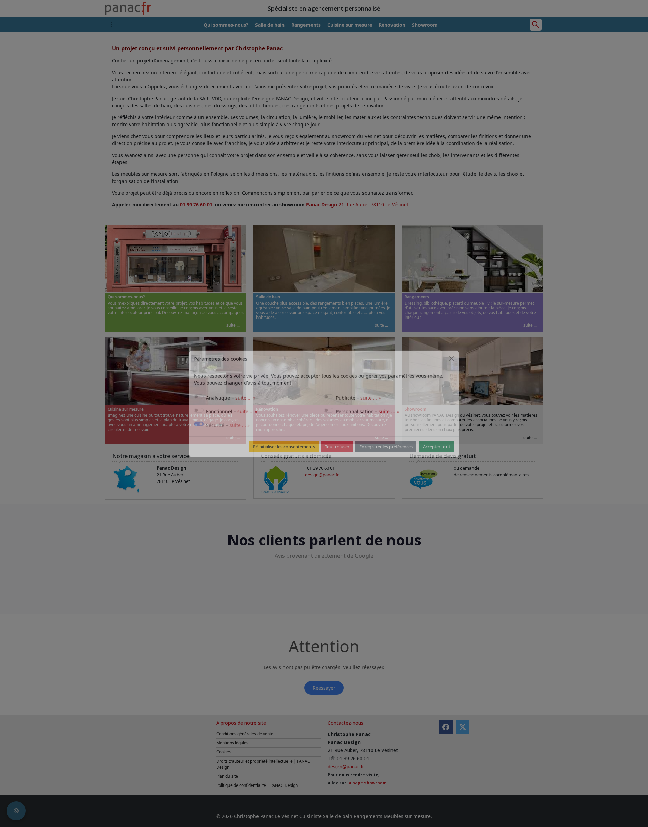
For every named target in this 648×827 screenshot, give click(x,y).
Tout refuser (337, 456)
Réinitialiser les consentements (284, 456)
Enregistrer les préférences (386, 456)
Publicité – (358, 408)
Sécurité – (228, 435)
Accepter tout (436, 456)
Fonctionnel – (232, 421)
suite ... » (245, 408)
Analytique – (230, 408)
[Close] (451, 368)
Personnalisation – (367, 421)
